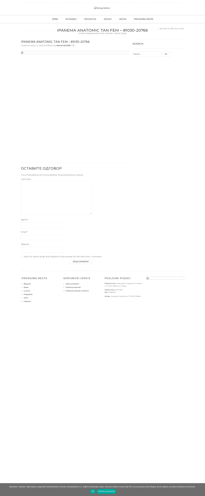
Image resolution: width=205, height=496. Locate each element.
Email (24, 232)
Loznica (27, 291)
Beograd (27, 284)
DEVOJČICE (90, 19)
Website (25, 244)
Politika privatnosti (73, 287)
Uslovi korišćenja (72, 284)
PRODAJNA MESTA (143, 19)
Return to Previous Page (172, 29)
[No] (201, 489)
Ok (93, 491)
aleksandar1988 (63, 45)
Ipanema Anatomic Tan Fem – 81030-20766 (55, 41)
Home (82, 33)
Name (24, 220)
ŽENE (55, 19)
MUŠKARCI (71, 19)
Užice (26, 298)
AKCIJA (122, 19)
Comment (26, 179)
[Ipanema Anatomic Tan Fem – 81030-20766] (74, 105)
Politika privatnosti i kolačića (77, 291)
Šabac (26, 287)
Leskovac (27, 301)
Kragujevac (28, 294)
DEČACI (108, 19)
